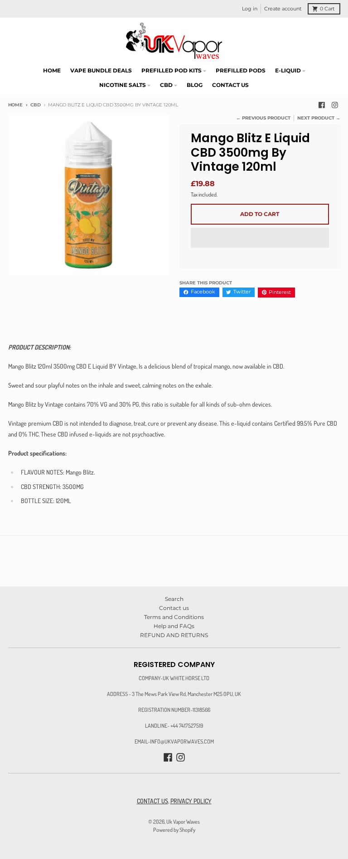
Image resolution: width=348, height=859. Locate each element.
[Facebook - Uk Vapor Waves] (321, 105)
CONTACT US (152, 801)
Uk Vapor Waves (183, 821)
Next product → (318, 117)
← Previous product (263, 117)
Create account (282, 9)
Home (15, 104)
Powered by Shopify (174, 829)
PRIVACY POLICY (191, 801)
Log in (249, 9)
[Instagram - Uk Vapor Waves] (335, 105)
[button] (260, 238)
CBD (35, 104)
